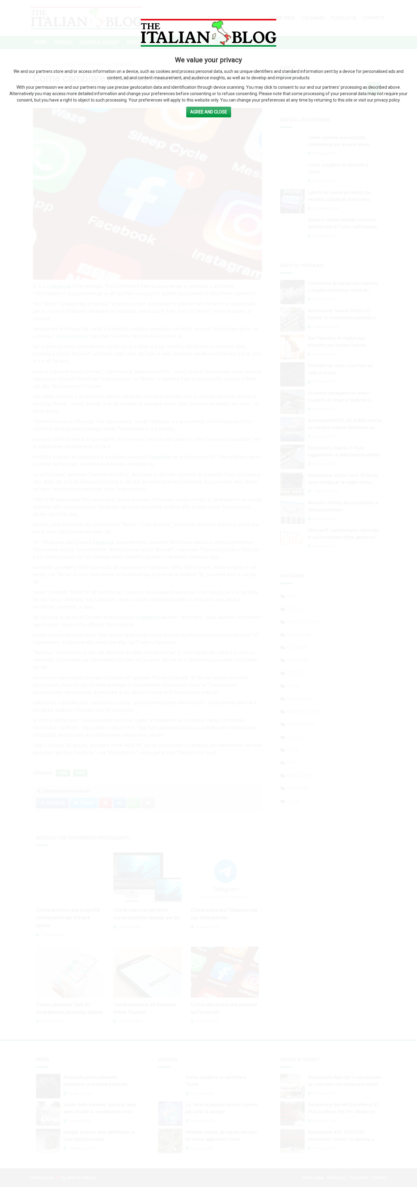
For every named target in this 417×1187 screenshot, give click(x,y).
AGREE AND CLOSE (208, 111)
